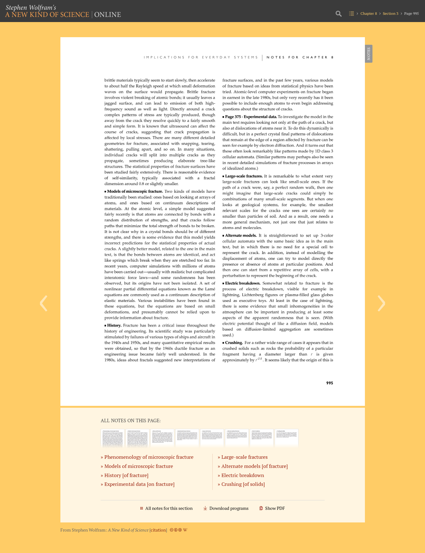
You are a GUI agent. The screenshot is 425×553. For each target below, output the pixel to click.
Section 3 (390, 13)
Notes (368, 53)
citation (158, 530)
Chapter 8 (369, 13)
